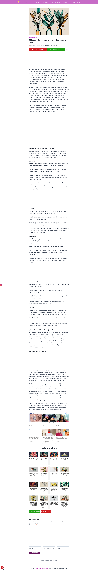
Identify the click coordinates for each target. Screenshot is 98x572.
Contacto (42, 560)
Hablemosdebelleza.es (41, 568)
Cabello (65, 2)
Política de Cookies (49, 561)
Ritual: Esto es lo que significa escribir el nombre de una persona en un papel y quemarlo (33, 490)
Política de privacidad (53, 560)
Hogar (37, 2)
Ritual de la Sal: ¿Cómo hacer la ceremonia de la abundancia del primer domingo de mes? (44, 461)
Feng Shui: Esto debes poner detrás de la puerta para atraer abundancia (44, 490)
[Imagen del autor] (29, 45)
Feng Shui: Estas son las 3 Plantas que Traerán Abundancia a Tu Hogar (64, 475)
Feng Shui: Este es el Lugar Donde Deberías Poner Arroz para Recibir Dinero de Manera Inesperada (33, 476)
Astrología (72, 2)
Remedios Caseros (55, 2)
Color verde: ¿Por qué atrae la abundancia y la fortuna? (64, 490)
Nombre (32, 548)
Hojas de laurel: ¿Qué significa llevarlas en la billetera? (44, 475)
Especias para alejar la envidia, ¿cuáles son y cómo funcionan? (54, 460)
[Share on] (1, 287)
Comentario (33, 525)
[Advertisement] (49, 59)
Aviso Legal (47, 560)
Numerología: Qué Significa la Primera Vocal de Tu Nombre (54, 503)
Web (59, 548)
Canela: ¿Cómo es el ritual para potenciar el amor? (33, 459)
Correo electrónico (49, 548)
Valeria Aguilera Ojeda (37, 45)
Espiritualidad (33, 37)
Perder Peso (44, 2)
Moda (78, 2)
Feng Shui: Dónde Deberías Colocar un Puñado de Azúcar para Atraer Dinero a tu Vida (64, 460)
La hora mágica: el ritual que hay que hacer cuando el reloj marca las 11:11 (54, 475)
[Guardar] (1, 285)
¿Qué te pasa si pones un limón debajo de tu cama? (54, 489)
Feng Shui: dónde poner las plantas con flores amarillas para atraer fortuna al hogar (33, 504)
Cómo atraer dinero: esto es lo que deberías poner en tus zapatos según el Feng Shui (65, 504)
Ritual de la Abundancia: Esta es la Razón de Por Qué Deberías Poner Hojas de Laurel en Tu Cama (44, 505)
